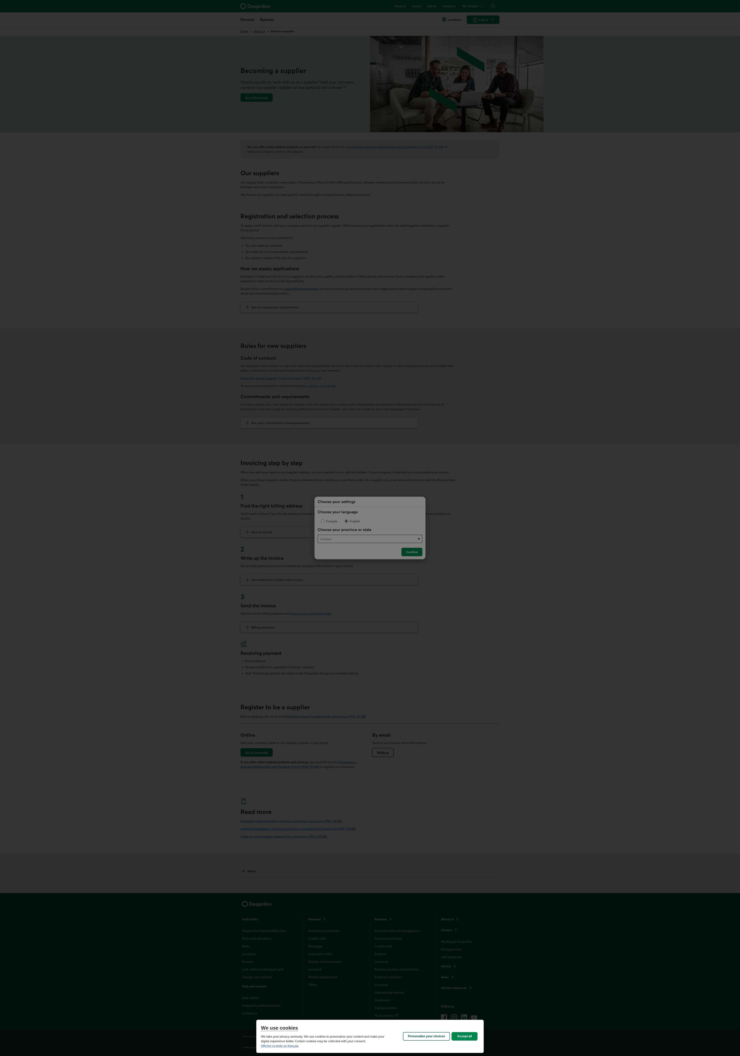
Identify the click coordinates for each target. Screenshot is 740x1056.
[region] (370, 1036)
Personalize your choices (426, 1036)
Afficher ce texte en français (280, 1046)
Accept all (464, 1036)
